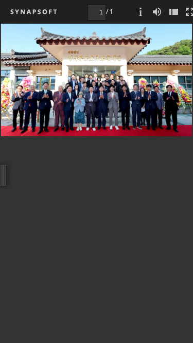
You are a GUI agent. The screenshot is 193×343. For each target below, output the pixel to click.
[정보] (140, 11)
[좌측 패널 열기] (173, 11)
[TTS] (157, 11)
